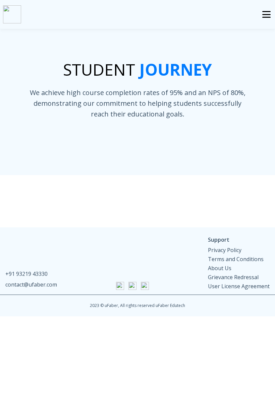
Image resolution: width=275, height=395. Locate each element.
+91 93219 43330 (26, 274)
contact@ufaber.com (31, 284)
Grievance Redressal (233, 277)
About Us (219, 268)
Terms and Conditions (236, 259)
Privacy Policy (224, 250)
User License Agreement (239, 286)
